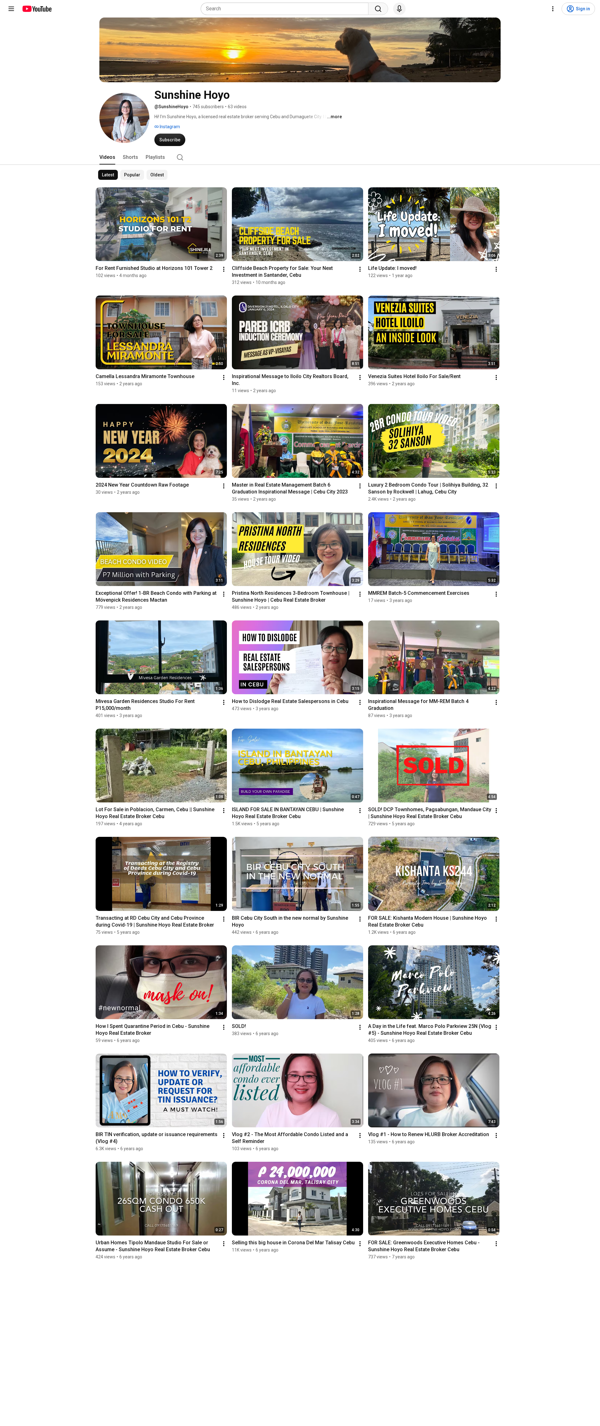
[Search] (378, 9)
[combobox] (286, 9)
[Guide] (11, 9)
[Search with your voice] (399, 9)
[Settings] (553, 9)
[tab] (107, 157)
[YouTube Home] (37, 9)
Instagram (169, 126)
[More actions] (224, 269)
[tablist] (300, 157)
